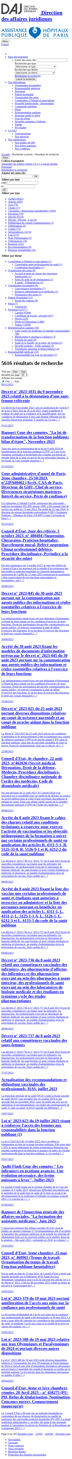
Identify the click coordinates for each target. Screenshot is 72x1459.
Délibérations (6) (17, 226)
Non (16, 381)
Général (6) (21, 306)
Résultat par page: (10, 374)
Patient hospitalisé (24, 94)
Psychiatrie (20, 127)
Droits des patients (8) (26, 300)
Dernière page (63, 1434)
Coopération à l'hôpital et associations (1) (29, 261)
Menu (5, 41)
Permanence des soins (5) (28, 294)
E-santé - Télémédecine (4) (29, 282)
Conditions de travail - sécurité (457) (34, 315)
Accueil (5, 154)
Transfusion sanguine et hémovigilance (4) (37, 348)
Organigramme (23, 133)
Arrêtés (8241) (15, 198)
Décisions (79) (15, 213)
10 (46, 1434)
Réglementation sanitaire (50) (23, 327)
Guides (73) (14, 229)
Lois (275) (13, 235)
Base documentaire (18, 56)
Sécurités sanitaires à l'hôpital (30, 121)
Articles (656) (15, 201)
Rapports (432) (16, 244)
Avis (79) (13, 204)
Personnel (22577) (17, 309)
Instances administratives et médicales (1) (36, 291)
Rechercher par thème (26, 69)
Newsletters (14, 1439)
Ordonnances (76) (17, 241)
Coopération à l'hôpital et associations (34, 100)
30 (51, 1434)
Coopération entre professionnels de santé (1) (38, 264)
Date (15, 371)
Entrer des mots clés (25, 60)
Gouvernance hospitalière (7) (30, 288)
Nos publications (17, 139)
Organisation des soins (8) (21, 270)
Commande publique (26, 106)
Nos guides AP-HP (25, 142)
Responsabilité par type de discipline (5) (36, 355)
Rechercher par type (25, 63)
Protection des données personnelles (27, 1454)
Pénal (18, 109)
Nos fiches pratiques (25, 145)
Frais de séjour (22, 118)
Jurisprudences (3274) (19, 232)
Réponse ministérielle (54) (22, 250)
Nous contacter (16, 1445)
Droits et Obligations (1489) (29, 321)
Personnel (20, 91)
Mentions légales (17, 1451)
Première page (25, 1434)
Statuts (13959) (23, 324)
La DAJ (12, 130)
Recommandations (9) (19, 247)
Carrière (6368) (23, 312)
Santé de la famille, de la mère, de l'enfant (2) (38, 342)
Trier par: (6, 371)
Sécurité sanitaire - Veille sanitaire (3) (34, 345)
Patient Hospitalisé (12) (20, 297)
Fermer (5, 44)
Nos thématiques (17, 82)
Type (23, 371)
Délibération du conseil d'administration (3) (31, 222)
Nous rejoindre (16, 1448)
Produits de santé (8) (25, 339)
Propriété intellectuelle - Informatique (34, 103)
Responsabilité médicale (27, 88)
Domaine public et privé (27, 115)
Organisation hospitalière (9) (23, 285)
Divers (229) (21, 318)
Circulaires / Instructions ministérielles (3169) (32, 210)
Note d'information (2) (20, 238)
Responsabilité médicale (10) (23, 352)
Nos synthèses (22, 148)
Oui (7, 381)
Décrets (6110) (16, 216)
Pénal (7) (13, 303)
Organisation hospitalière (28, 85)
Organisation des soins (27, 97)
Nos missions (22, 136)
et (2, 186)
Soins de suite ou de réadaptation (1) (34, 279)
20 (49, 1434)
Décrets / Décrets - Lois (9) (22, 219)
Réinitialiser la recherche (28, 75)
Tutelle (18, 124)
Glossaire (13, 1442)
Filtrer (5, 157)
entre (4, 182)
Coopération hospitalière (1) (29, 267)
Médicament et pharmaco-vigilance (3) (35, 336)
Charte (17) (14, 207)
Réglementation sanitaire (28, 112)
